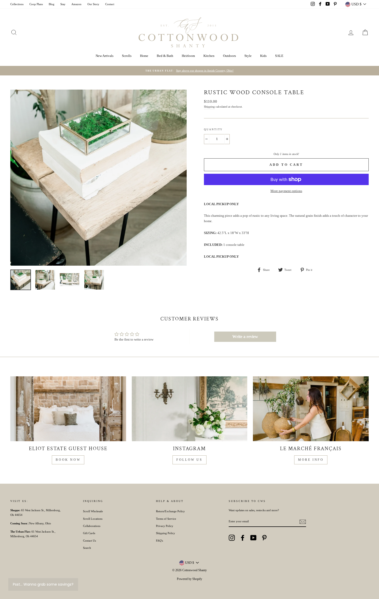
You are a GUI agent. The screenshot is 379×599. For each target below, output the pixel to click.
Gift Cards (89, 533)
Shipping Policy (165, 533)
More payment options (286, 191)
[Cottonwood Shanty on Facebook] (243, 538)
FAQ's (159, 540)
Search (87, 547)
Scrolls (126, 56)
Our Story (93, 4)
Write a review (245, 336)
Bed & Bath (165, 56)
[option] (189, 70)
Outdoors (229, 56)
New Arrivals (104, 56)
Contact (109, 4)
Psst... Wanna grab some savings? (43, 584)
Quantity (213, 129)
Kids (263, 56)
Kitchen (209, 56)
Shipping (209, 106)
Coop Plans (36, 4)
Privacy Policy (164, 525)
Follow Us (189, 460)
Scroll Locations (92, 518)
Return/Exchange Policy (170, 511)
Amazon (76, 4)
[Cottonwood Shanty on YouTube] (253, 538)
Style (248, 56)
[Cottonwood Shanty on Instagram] (232, 538)
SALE (279, 56)
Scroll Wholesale (93, 511)
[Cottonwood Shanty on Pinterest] (264, 538)
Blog (51, 4)
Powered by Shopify (189, 579)
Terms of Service (166, 518)
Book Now (68, 460)
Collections (16, 4)
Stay (62, 4)
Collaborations (91, 525)
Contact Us (89, 540)
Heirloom (188, 56)
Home (144, 56)
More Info (311, 460)
